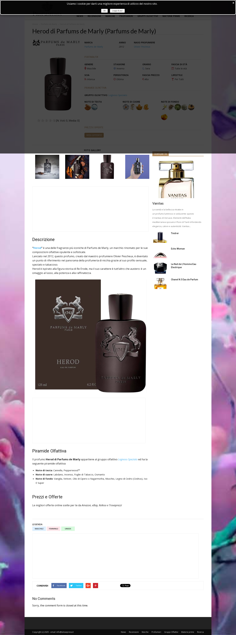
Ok (104, 11)
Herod (37, 248)
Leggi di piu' (117, 11)
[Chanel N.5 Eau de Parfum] (160, 283)
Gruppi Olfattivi (171, 632)
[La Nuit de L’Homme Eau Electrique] (160, 268)
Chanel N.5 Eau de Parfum (184, 279)
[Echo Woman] (160, 252)
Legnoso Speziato (128, 459)
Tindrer (175, 233)
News (123, 632)
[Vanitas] (178, 179)
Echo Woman (178, 248)
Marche (145, 632)
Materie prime (187, 632)
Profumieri (156, 632)
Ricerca (200, 632)
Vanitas (158, 203)
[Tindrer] (160, 237)
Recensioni (134, 632)
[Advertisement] (90, 209)
